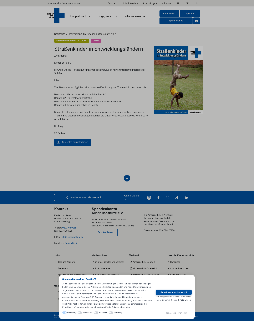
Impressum (182, 313)
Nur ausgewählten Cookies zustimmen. (174, 296)
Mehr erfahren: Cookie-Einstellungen (174, 300)
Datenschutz (171, 313)
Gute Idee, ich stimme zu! (174, 292)
